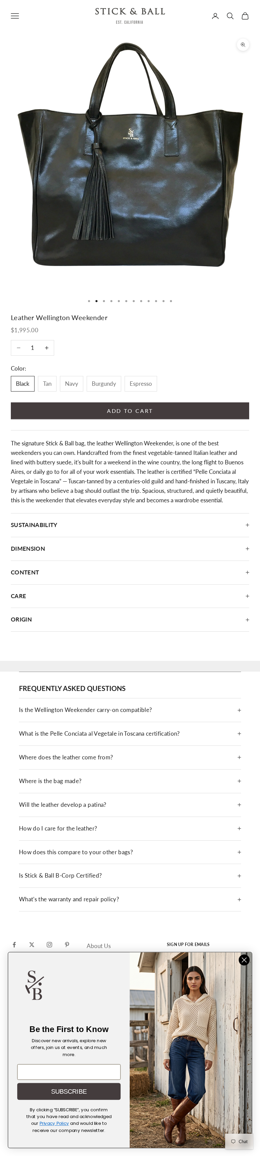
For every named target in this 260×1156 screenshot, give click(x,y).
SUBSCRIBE (69, 1091)
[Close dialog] (244, 959)
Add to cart (130, 410)
